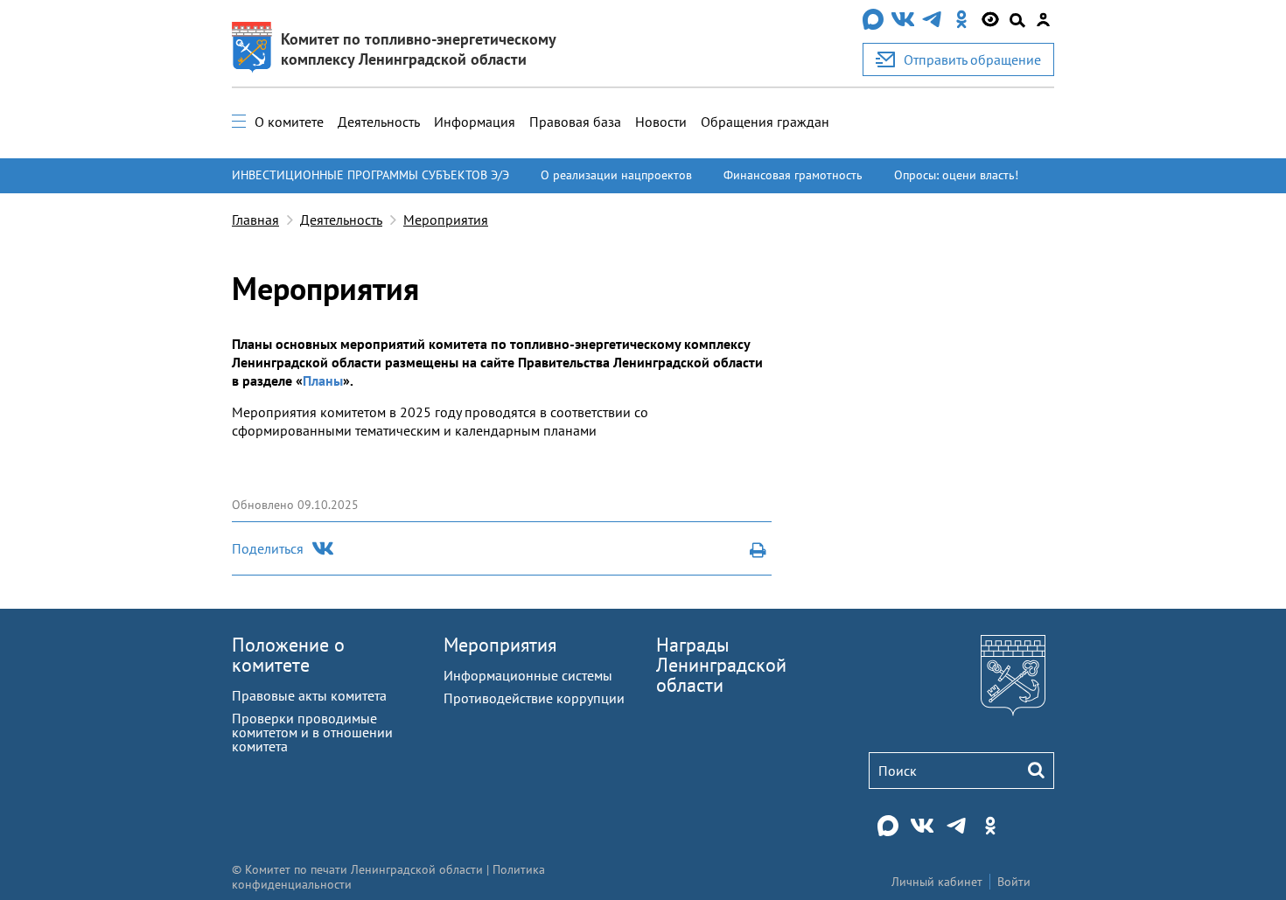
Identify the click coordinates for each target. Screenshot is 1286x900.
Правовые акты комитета (309, 695)
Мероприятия (445, 219)
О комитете (289, 121)
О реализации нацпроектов (616, 175)
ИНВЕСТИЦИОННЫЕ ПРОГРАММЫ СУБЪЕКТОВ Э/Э (370, 175)
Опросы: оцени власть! (956, 175)
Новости (661, 121)
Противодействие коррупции (534, 698)
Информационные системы (528, 675)
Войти (1014, 882)
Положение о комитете (288, 654)
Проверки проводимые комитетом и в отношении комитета (312, 732)
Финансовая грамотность (793, 175)
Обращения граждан (765, 121)
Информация (474, 121)
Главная (255, 219)
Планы (323, 380)
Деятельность (379, 121)
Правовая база (575, 121)
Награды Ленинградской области (721, 664)
